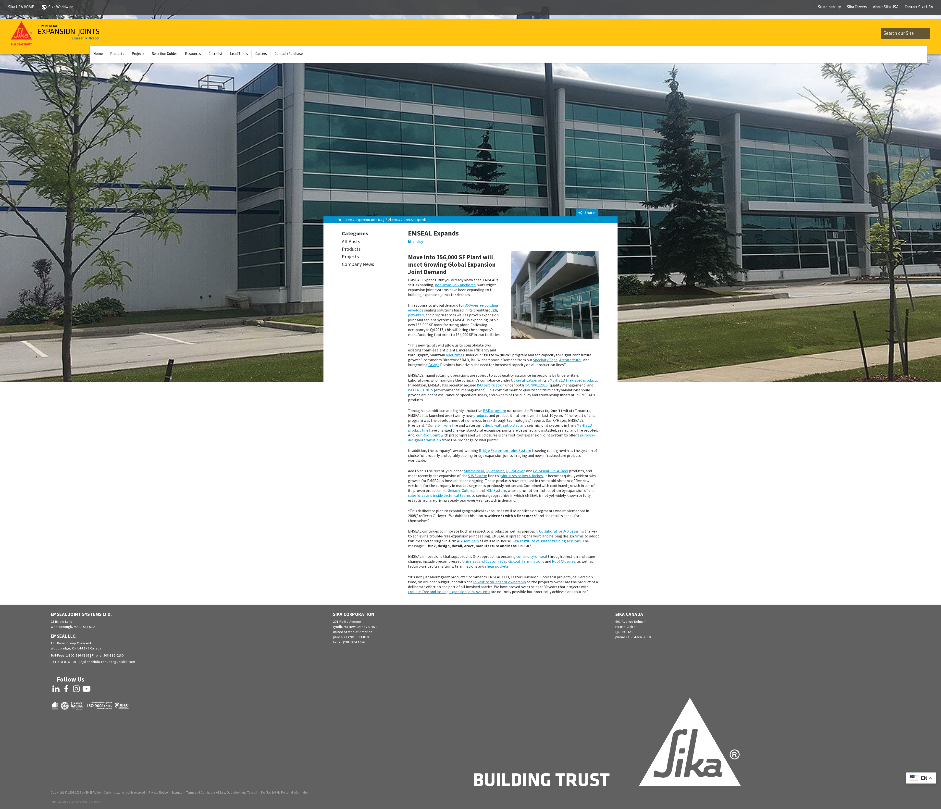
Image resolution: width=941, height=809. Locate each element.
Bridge (433, 364)
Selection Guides (164, 54)
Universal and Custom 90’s (484, 561)
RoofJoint (431, 435)
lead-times (455, 354)
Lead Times (239, 54)
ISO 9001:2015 (536, 385)
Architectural (570, 359)
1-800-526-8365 (77, 655)
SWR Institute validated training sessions (546, 540)
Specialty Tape (545, 359)
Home (98, 54)
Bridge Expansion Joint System (505, 450)
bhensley (415, 241)
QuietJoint (495, 470)
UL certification (524, 380)
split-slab (511, 425)
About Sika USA (886, 7)
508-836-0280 (113, 655)
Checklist (216, 54)
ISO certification (491, 385)
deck (489, 425)
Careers (261, 54)
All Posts (351, 241)
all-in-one (442, 425)
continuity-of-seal (531, 556)
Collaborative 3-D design (560, 531)
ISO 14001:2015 (420, 389)
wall (497, 425)
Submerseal (474, 470)
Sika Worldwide (60, 7)
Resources (193, 54)
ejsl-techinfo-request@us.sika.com (107, 662)
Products (117, 54)
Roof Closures (563, 561)
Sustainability (829, 7)
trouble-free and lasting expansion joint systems (449, 591)
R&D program (494, 410)
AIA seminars (468, 540)
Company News (358, 264)
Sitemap (177, 792)
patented (416, 314)
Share (589, 212)
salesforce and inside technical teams (439, 495)
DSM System (495, 490)
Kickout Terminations (526, 561)
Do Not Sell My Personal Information (285, 792)
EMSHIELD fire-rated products (572, 380)
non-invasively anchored (455, 284)
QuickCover (515, 470)
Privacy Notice (158, 792)
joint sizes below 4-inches (521, 475)
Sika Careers (857, 7)
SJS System (477, 475)
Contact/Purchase (288, 54)
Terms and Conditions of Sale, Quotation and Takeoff (221, 792)
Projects (138, 54)
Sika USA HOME (21, 7)
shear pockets (496, 566)
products (480, 415)
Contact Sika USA (919, 7)
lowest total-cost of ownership (499, 581)
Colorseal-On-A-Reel (550, 470)
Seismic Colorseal (463, 490)
